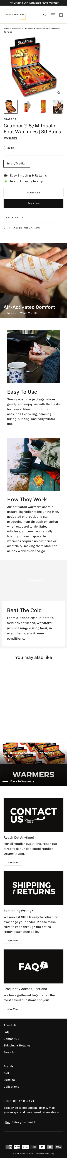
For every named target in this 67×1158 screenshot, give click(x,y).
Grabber (10, 119)
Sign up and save (19, 1101)
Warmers (16, 29)
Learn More (13, 862)
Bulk (7, 1073)
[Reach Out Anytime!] (33, 815)
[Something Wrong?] (33, 888)
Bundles (9, 1080)
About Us (10, 1025)
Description (14, 217)
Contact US (11, 1039)
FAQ (6, 1032)
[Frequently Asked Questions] (33, 966)
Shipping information (22, 227)
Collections (11, 1086)
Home (6, 29)
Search (9, 1052)
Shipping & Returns (17, 1045)
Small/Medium (16, 163)
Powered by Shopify (45, 1154)
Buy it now (34, 203)
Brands (9, 1066)
